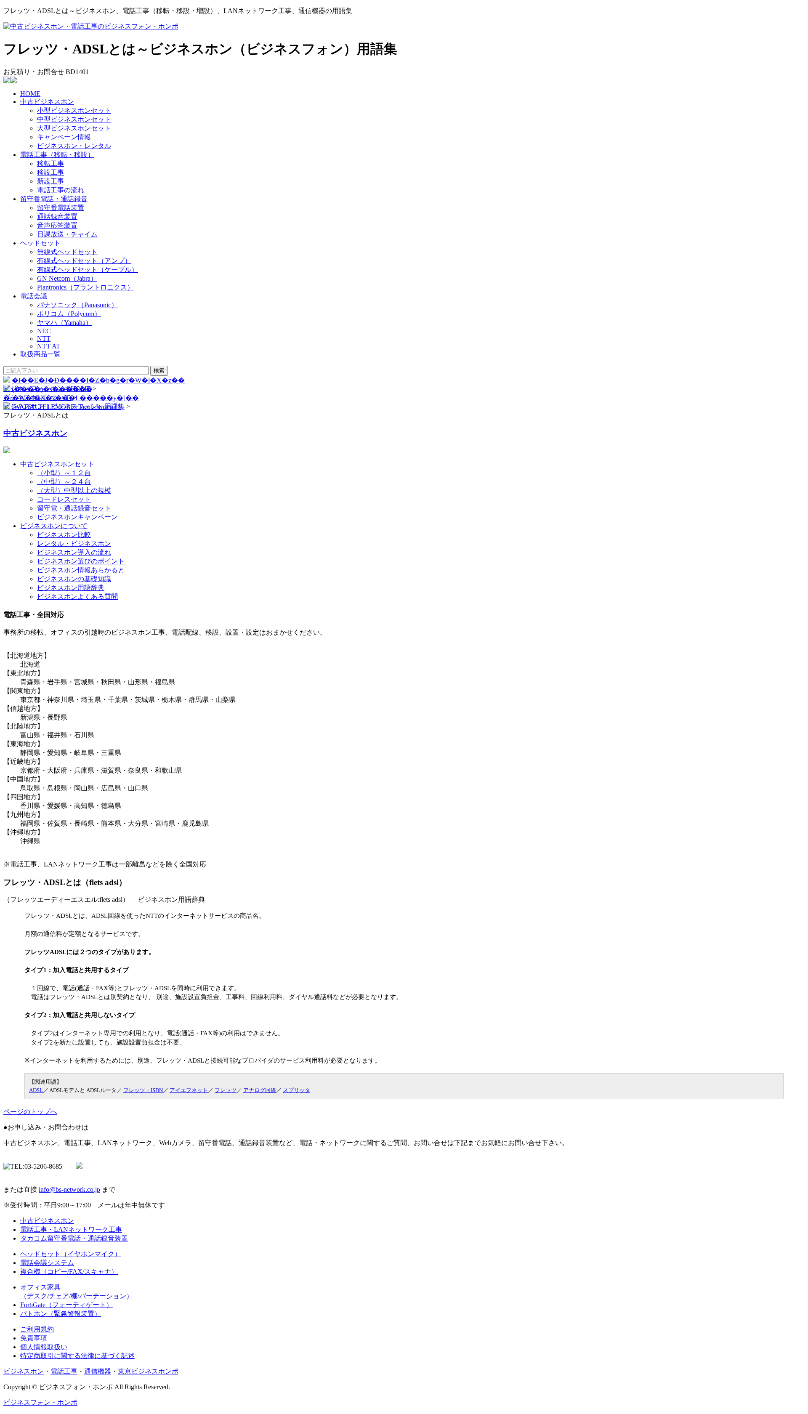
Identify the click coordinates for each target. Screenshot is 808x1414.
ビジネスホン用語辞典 (70, 587)
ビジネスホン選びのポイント (81, 561)
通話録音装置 (57, 216)
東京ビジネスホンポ (148, 1371)
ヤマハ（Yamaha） (64, 322)
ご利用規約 (37, 1329)
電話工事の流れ (60, 190)
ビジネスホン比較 (64, 534)
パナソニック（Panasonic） (77, 304)
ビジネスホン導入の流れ (74, 552)
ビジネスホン (23, 1371)
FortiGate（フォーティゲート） (66, 1304)
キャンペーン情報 (64, 137)
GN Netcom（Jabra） (67, 278)
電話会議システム (47, 1262)
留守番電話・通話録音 (54, 198)
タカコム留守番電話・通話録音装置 (74, 1238)
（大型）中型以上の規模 (74, 490)
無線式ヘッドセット (67, 251)
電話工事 (63, 1371)
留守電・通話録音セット (74, 508)
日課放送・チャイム (67, 234)
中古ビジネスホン (47, 101)
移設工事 (50, 172)
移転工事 (50, 163)
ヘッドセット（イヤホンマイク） (70, 1253)
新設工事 (50, 181)
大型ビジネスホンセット (74, 128)
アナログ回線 (259, 1090)
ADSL (36, 1090)
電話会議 (33, 296)
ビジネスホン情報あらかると (81, 570)
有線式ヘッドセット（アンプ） (84, 260)
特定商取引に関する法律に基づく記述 (77, 1355)
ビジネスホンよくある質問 (77, 596)
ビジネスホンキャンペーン (77, 517)
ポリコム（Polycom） (69, 313)
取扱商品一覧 (40, 354)
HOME (30, 93)
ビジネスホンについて (37, 397)
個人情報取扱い (43, 1346)
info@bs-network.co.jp (69, 1189)
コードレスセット (64, 499)
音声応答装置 (57, 225)
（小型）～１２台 (64, 472)
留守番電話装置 (60, 207)
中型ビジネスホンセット (74, 119)
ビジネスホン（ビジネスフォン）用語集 (64, 406)
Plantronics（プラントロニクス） (85, 287)
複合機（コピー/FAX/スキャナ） (69, 1271)
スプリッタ (296, 1090)
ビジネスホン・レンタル (74, 145)
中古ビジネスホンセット (57, 464)
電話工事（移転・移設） (57, 154)
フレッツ (226, 1090)
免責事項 (33, 1338)
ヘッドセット (40, 243)
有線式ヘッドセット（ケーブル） (87, 269)
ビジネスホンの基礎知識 (74, 578)
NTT (43, 338)
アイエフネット (189, 1090)
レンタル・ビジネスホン (74, 543)
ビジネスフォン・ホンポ (40, 1402)
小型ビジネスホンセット (74, 110)
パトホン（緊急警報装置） (60, 1313)
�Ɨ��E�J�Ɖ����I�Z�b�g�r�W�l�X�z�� (98, 380)
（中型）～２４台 (64, 481)
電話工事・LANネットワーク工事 (71, 1229)
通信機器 (97, 1371)
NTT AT (48, 346)
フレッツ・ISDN (143, 1090)
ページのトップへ (30, 1111)
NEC (44, 331)
